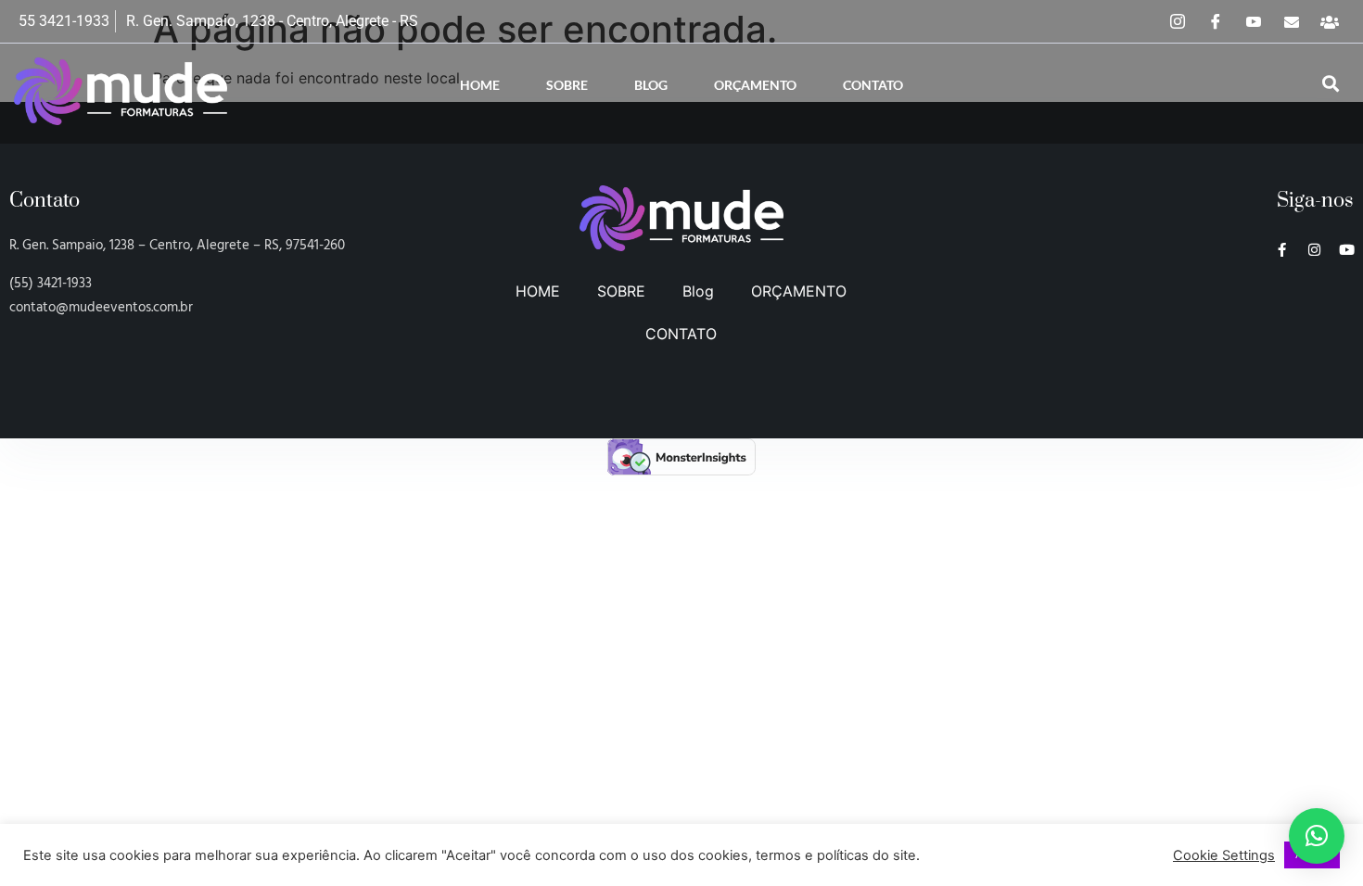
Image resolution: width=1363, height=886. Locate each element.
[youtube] (1253, 21)
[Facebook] (1215, 21)
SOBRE (567, 85)
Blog (651, 85)
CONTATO (873, 85)
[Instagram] (1177, 21)
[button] (1330, 84)
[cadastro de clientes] (1330, 21)
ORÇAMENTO (755, 85)
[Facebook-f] (1282, 250)
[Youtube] (1347, 250)
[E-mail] (1292, 21)
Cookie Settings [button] (1224, 855)
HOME (480, 85)
